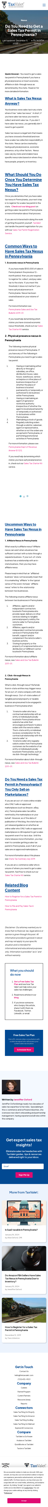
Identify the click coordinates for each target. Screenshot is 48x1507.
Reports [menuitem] (24, 1404)
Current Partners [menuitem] (24, 1396)
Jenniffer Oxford (23, 1099)
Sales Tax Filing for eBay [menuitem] (24, 1420)
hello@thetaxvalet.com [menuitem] (24, 1375)
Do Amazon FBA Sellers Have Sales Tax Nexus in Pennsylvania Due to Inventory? (23, 1278)
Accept (24, 1501)
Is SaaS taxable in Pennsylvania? (21, 1229)
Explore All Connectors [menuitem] (24, 1428)
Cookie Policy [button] (28, 1488)
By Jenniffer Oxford (38, 42)
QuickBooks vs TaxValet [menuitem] (24, 1444)
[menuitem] (24, 1367)
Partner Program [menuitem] (24, 1392)
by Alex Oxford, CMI (13, 1237)
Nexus (24, 20)
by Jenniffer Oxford (13, 1289)
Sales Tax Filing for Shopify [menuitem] (24, 1412)
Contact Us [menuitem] (24, 1371)
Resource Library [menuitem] (24, 1400)
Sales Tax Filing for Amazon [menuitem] (24, 1416)
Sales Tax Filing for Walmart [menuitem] (24, 1424)
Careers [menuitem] (24, 1388)
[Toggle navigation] (44, 5)
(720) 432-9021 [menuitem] (24, 1379)
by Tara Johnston (12, 1338)
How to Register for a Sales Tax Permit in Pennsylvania (21, 1328)
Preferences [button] (8, 1493)
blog (16, 997)
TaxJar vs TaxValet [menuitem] (24, 1448)
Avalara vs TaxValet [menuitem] (24, 1440)
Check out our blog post (23, 206)
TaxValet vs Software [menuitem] (24, 1436)
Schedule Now (24, 1049)
